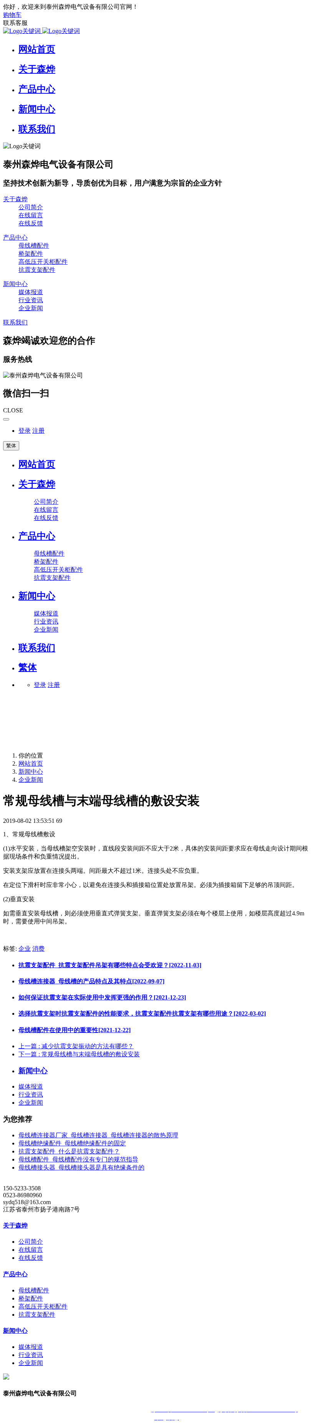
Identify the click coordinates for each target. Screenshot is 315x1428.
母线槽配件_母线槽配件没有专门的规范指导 (78, 1159)
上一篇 (76, 1046)
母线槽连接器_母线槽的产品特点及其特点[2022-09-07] (91, 981)
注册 (38, 430)
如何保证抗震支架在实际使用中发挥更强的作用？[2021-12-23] (102, 997)
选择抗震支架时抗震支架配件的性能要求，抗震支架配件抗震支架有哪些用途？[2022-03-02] (142, 1013)
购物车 (12, 15)
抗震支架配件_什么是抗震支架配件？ (69, 1151)
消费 (38, 948)
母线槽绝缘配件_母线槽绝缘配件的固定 (72, 1143)
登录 (24, 430)
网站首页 (36, 464)
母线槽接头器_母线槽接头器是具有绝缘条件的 (81, 1167)
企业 (24, 948)
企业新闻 (30, 779)
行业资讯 (30, 1094)
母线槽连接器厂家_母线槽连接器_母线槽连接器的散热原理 (98, 1135)
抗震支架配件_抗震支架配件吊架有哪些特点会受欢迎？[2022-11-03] (109, 965)
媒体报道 (30, 1086)
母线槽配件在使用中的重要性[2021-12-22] (74, 1030)
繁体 (11, 445)
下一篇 (79, 1054)
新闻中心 (30, 771)
